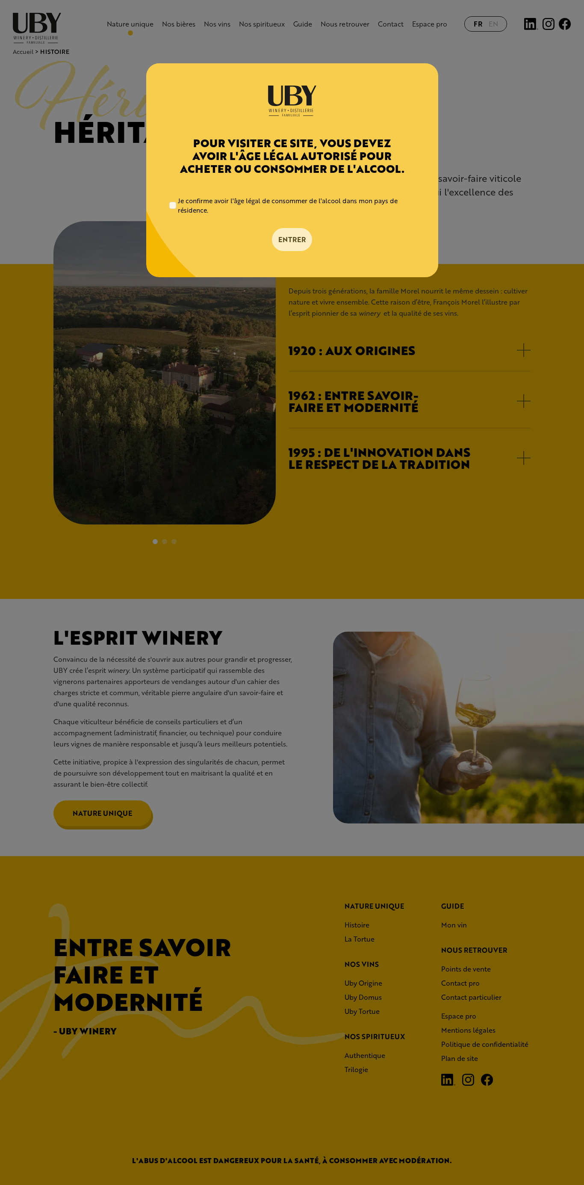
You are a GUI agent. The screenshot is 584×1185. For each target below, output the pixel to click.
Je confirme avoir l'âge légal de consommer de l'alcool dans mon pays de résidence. (288, 205)
